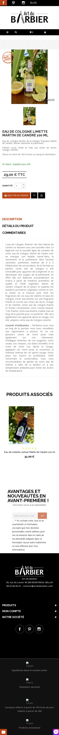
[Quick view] (49, 446)
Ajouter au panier (17, 195)
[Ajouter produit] (41, 195)
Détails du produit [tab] (18, 225)
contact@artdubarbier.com (38, 586)
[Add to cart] (9, 446)
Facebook (3, 2)
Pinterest (13, 2)
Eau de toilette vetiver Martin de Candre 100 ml (29, 452)
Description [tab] (12, 219)
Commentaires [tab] (14, 232)
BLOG (33, 2)
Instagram (23, 2)
